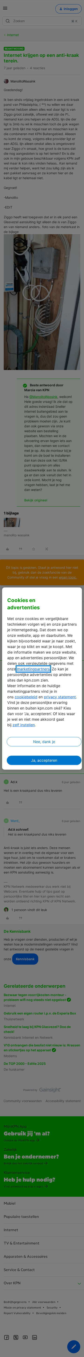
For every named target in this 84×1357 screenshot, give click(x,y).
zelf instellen (24, 725)
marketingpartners (33, 669)
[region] (42, 678)
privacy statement (60, 697)
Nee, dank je (44, 741)
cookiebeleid (26, 697)
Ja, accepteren (44, 760)
